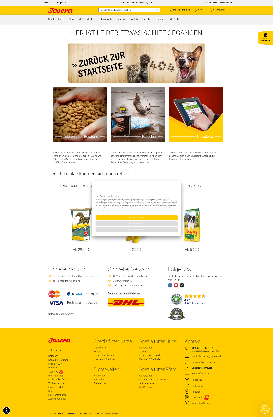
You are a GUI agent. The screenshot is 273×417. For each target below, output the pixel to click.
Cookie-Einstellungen (109, 414)
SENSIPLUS (192, 186)
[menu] (136, 19)
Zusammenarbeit (57, 398)
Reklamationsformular (204, 362)
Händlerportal (55, 387)
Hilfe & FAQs (55, 363)
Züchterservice (56, 383)
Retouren (53, 367)
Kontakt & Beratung (58, 359)
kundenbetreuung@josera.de (207, 356)
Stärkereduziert (147, 383)
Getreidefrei (100, 347)
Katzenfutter (100, 379)
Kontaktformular (200, 373)
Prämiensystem (56, 375)
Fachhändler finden (181, 10)
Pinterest (196, 391)
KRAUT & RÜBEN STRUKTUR (81, 186)
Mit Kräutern (145, 387)
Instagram (197, 386)
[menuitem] (51, 19)
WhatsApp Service (201, 403)
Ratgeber (53, 355)
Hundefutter (100, 375)
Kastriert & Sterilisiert (105, 359)
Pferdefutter (100, 383)
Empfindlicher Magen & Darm (154, 379)
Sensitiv (98, 351)
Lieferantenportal (57, 394)
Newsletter (197, 397)
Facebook (197, 379)
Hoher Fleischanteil (104, 355)
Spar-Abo (53, 371)
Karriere (52, 391)
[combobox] (129, 10)
